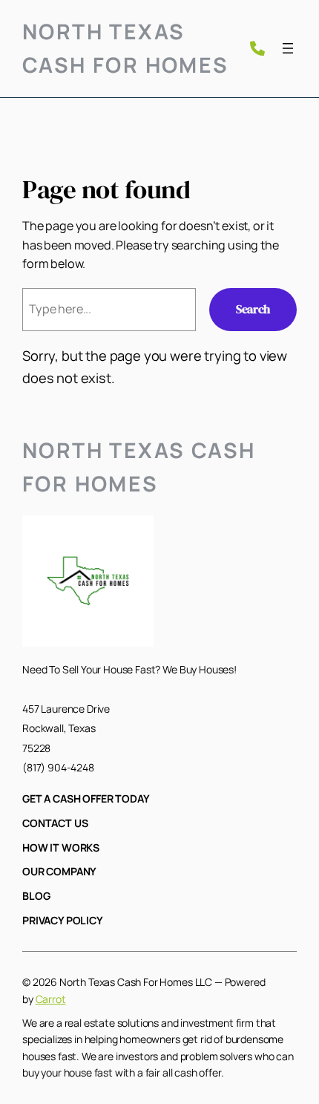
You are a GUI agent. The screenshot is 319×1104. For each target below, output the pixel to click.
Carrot (51, 999)
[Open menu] (288, 48)
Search (253, 309)
